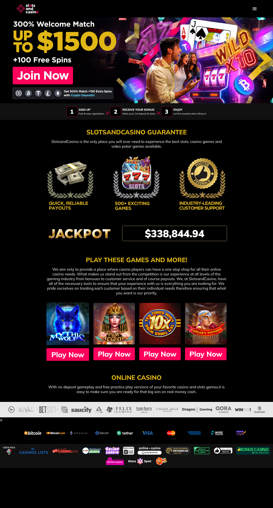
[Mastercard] (171, 432)
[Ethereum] (79, 432)
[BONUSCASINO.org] (253, 450)
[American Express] (194, 432)
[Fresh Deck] (167, 409)
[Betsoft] (47, 409)
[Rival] (26, 409)
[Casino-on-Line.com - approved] (223, 450)
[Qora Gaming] (223, 409)
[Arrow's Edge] (99, 409)
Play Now (67, 354)
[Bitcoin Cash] (56, 432)
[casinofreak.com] (115, 460)
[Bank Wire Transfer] (217, 432)
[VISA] (148, 432)
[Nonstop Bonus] (178, 450)
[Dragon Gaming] (197, 409)
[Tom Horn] (144, 409)
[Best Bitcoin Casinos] (202, 450)
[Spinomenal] (64, 409)
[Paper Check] (240, 432)
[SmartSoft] (259, 409)
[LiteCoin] (102, 432)
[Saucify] (81, 409)
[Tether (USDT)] (125, 432)
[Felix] (119, 409)
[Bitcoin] (33, 432)
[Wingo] (243, 409)
